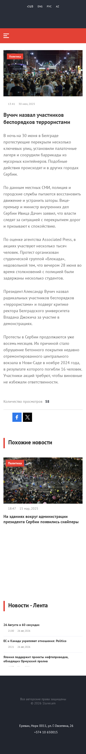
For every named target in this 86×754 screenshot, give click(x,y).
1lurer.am (48, 703)
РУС (49, 6)
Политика (15, 56)
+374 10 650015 (46, 732)
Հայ (30, 6)
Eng (40, 6)
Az (57, 6)
